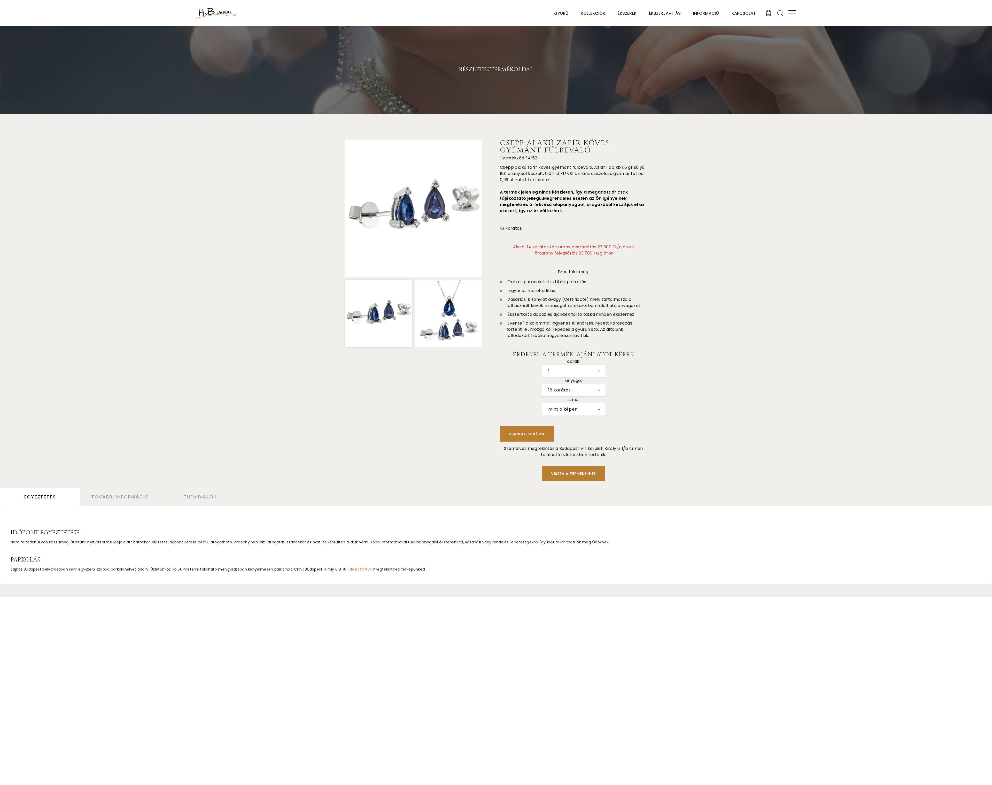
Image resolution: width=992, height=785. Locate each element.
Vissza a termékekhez (573, 473)
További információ (120, 497)
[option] (413, 208)
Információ (706, 13)
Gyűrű (561, 13)
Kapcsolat (744, 13)
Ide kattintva (360, 569)
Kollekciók (593, 13)
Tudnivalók (200, 497)
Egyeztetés (40, 497)
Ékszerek (627, 13)
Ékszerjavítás (665, 13)
